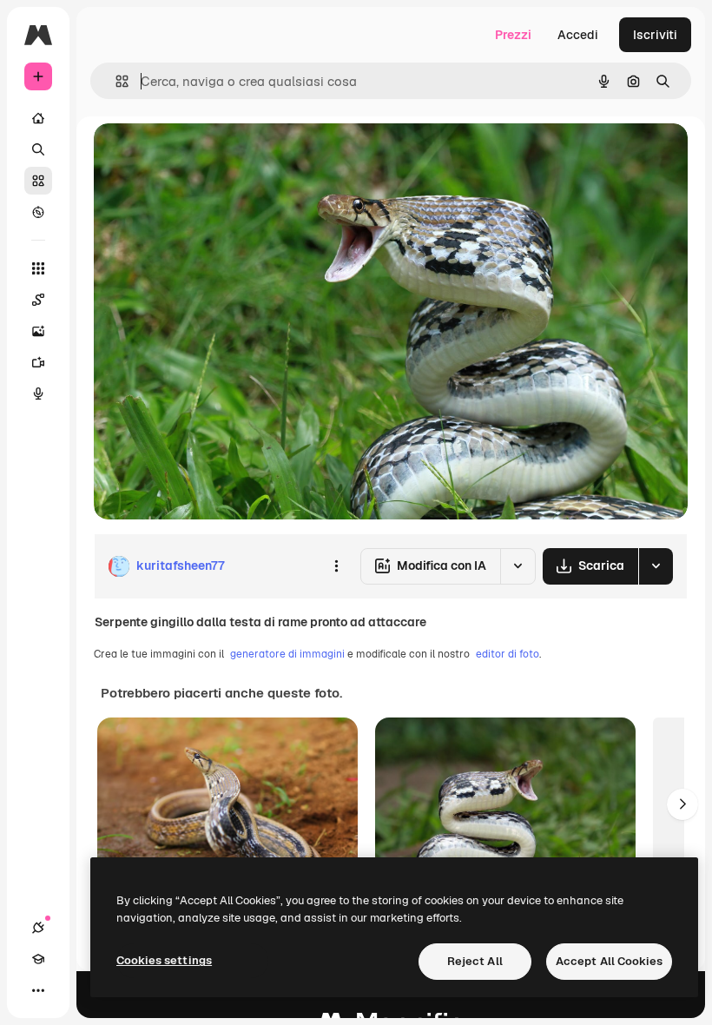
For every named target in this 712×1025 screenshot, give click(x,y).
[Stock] (38, 181)
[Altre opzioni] (336, 566)
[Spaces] (38, 300)
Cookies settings (164, 960)
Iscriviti (655, 35)
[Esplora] (38, 212)
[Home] (38, 118)
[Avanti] (682, 804)
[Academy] (38, 959)
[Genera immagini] (38, 331)
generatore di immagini (287, 654)
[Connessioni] (38, 928)
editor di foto (507, 654)
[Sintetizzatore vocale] (38, 393)
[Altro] (38, 990)
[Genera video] (38, 362)
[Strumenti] (38, 268)
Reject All (475, 961)
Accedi (577, 35)
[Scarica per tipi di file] (655, 566)
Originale (208, 156)
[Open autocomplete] (115, 81)
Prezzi (513, 35)
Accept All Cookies (609, 961)
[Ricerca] (38, 149)
